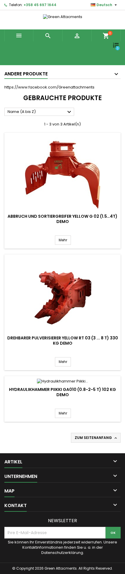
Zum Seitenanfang (96, 437)
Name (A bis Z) (40, 112)
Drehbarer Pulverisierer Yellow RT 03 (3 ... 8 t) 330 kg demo (62, 340)
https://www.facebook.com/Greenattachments (49, 87)
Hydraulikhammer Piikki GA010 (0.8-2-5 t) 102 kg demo (62, 392)
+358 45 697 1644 (40, 4)
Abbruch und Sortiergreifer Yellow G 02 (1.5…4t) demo (62, 218)
